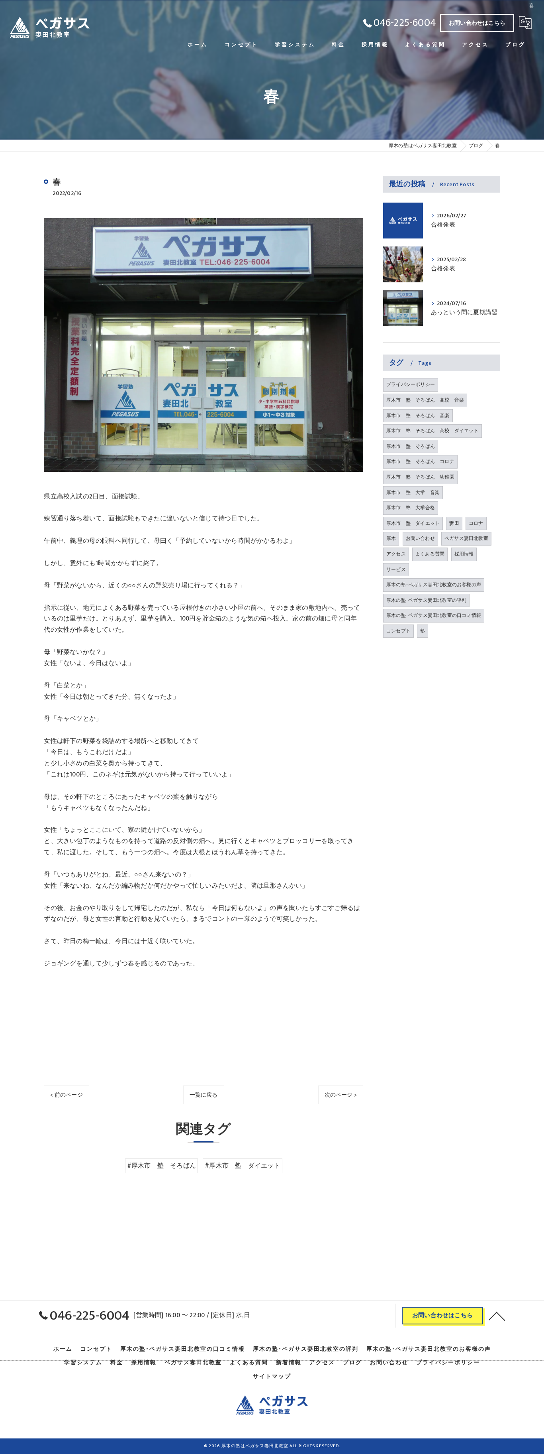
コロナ (476, 523)
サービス (396, 569)
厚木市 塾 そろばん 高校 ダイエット (432, 431)
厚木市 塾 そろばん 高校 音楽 (425, 400)
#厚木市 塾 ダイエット (242, 1165)
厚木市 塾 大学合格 (410, 508)
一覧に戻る (204, 1094)
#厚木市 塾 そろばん (161, 1165)
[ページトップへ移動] (497, 1316)
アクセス (396, 554)
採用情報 (464, 554)
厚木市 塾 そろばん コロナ (420, 461)
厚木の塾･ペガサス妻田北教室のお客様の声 (433, 585)
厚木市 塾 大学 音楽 (413, 492)
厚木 (391, 538)
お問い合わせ (420, 538)
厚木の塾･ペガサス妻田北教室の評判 (426, 600)
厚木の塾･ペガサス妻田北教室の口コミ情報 (433, 615)
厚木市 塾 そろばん (410, 446)
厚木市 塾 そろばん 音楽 (418, 416)
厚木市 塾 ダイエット (413, 523)
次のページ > (341, 1094)
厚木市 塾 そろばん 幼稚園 (420, 477)
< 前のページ (66, 1094)
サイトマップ (272, 1376)
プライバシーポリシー (410, 384)
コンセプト (398, 631)
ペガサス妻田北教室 (466, 538)
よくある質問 (429, 554)
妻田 (454, 523)
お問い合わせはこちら (477, 23)
